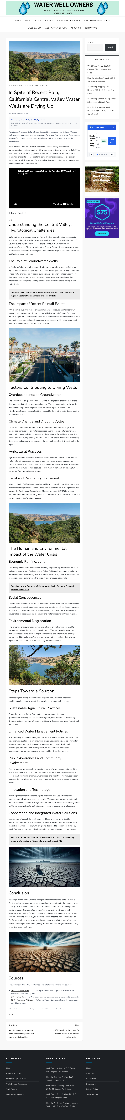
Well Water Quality (56, 28)
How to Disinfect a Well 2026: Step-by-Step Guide (101, 80)
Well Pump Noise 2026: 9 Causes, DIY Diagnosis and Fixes (99, 69)
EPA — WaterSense (18, 997)
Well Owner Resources (97, 21)
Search (91, 42)
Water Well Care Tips (68, 21)
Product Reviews (43, 21)
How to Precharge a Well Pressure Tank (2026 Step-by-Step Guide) (101, 111)
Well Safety (35, 28)
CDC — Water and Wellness (22, 1000)
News (27, 21)
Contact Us (91, 28)
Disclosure (91, 1084)
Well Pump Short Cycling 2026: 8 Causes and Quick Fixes (101, 100)
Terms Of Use (92, 1094)
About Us (76, 28)
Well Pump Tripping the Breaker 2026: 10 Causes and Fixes (100, 90)
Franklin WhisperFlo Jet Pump (94, 139)
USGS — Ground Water (20, 991)
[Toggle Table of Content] (11, 220)
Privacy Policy (92, 1089)
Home (18, 21)
